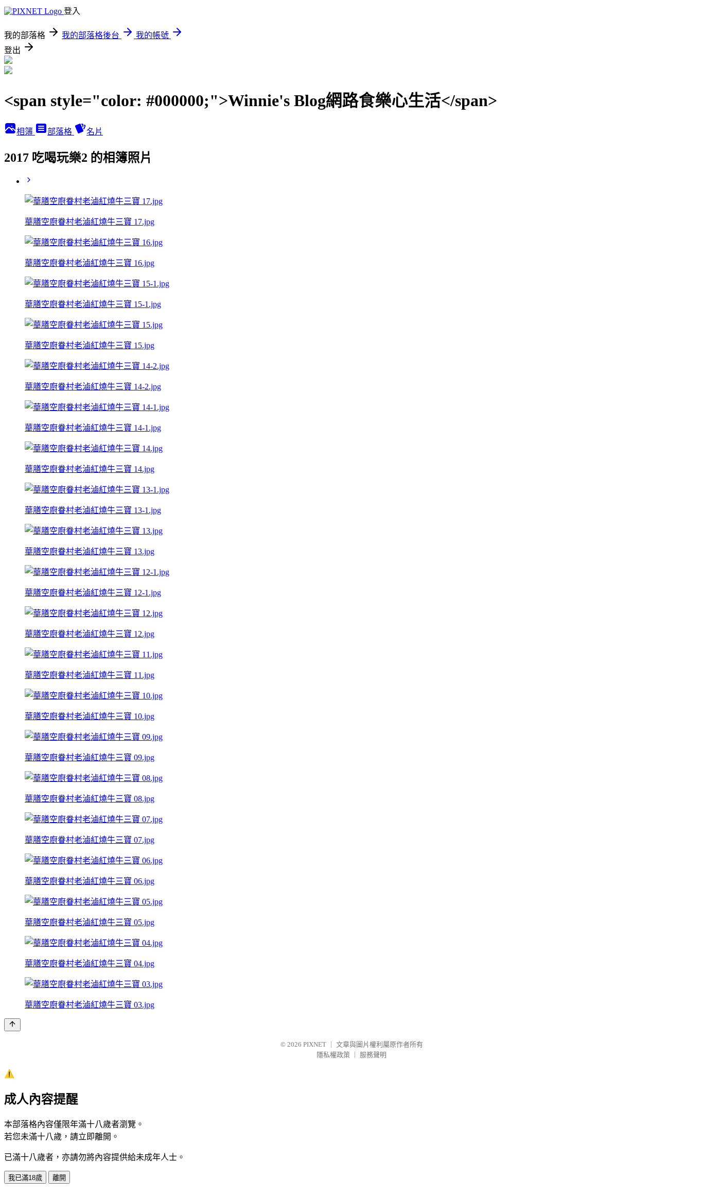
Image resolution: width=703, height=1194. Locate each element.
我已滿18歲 (25, 1178)
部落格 (60, 131)
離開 (59, 1178)
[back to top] (12, 1024)
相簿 (25, 131)
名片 (94, 131)
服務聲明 (373, 1055)
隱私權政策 (333, 1055)
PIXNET (314, 1044)
